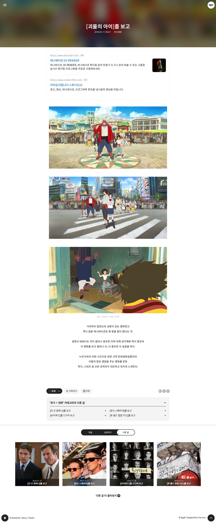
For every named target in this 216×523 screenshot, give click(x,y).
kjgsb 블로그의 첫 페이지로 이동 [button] (108, 5)
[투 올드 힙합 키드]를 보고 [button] (179, 464)
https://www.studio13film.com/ (66, 80)
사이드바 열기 (5, 5)
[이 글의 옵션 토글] (59, 391)
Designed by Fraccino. (196, 517)
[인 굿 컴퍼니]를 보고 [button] (37, 464)
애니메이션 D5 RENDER (64, 60)
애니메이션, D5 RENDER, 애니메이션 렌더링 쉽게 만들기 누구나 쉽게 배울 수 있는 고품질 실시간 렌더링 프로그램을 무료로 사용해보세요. (97, 66)
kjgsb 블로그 (5, 518)
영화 (60, 403)
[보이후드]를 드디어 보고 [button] (132, 464)
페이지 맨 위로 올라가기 (211, 518)
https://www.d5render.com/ (64, 55)
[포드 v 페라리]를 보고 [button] (84, 464)
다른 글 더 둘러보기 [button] (106, 495)
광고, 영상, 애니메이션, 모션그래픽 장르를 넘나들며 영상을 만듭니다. (87, 89)
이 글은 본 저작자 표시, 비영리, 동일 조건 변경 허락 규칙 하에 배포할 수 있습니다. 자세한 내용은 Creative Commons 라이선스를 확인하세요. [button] (164, 391)
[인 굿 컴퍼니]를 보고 (60, 410)
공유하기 (108, 432)
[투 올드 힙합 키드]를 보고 (122, 415)
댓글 (90, 432)
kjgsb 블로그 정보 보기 (211, 5)
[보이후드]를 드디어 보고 (62, 415)
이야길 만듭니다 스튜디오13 (66, 85)
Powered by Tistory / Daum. (22, 518)
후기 (52, 403)
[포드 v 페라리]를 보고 (121, 410)
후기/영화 (118, 32)
